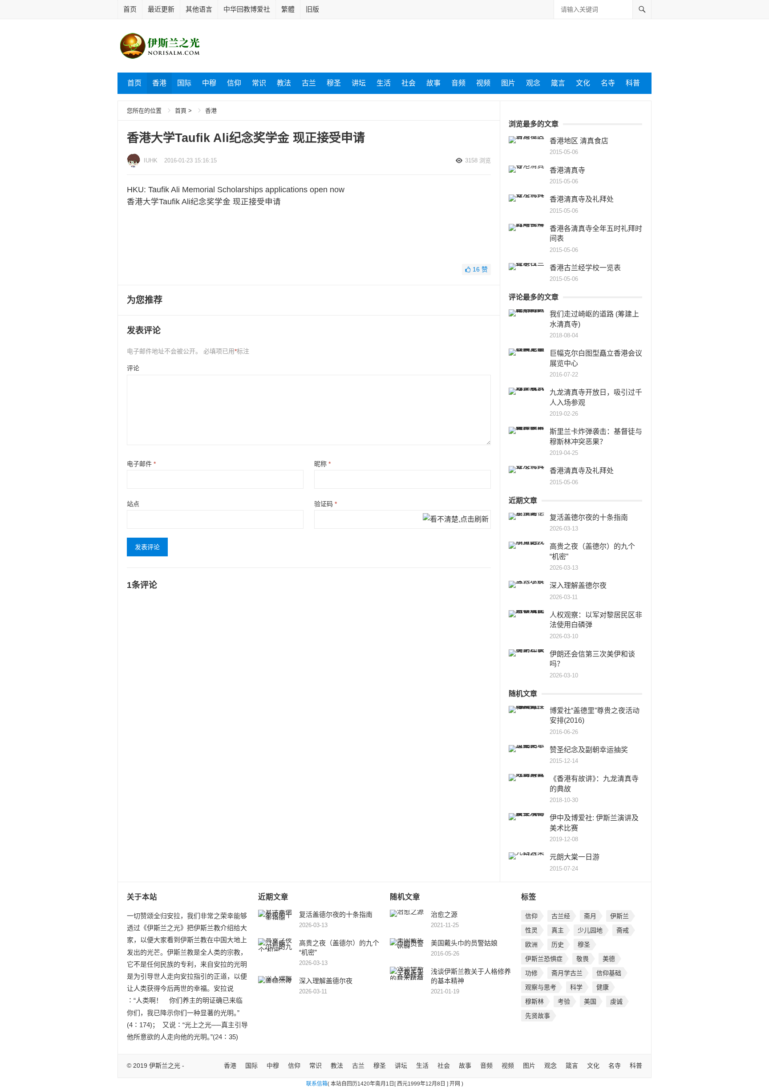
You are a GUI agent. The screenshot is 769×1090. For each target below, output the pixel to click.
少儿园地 (590, 930)
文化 (583, 83)
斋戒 (622, 930)
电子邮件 (141, 463)
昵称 (322, 463)
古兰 (309, 83)
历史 (557, 944)
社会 (408, 83)
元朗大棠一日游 (574, 857)
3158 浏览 (478, 160)
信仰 (234, 83)
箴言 (558, 83)
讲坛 (359, 83)
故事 (433, 83)
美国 (590, 1001)
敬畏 (582, 958)
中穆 (209, 83)
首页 (130, 9)
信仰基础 (608, 973)
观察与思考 (540, 987)
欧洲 (531, 944)
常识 (259, 83)
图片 (508, 83)
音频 (458, 83)
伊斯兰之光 (164, 1065)
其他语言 (199, 9)
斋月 (590, 916)
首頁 (180, 110)
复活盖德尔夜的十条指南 (589, 517)
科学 (576, 987)
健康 (602, 987)
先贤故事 (537, 1015)
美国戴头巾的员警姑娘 (464, 943)
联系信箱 (317, 1084)
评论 (133, 368)
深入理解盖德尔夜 (578, 585)
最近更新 (161, 9)
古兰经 (560, 916)
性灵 (531, 930)
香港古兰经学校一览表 (585, 267)
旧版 (312, 9)
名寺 (608, 83)
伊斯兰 (619, 916)
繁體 (288, 9)
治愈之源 (444, 914)
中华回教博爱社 (246, 9)
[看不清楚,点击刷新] (456, 520)
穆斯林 (534, 1001)
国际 (184, 83)
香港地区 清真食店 (579, 141)
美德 (609, 958)
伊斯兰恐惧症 (544, 958)
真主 (557, 930)
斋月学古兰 (567, 973)
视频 (483, 83)
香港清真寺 (567, 170)
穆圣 (334, 83)
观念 (533, 83)
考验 (564, 1001)
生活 (383, 83)
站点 (133, 503)
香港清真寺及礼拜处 (582, 199)
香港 (159, 83)
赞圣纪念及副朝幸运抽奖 (589, 750)
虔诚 (616, 1001)
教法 (284, 83)
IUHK (151, 160)
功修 (531, 973)
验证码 (325, 503)
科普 (633, 83)
